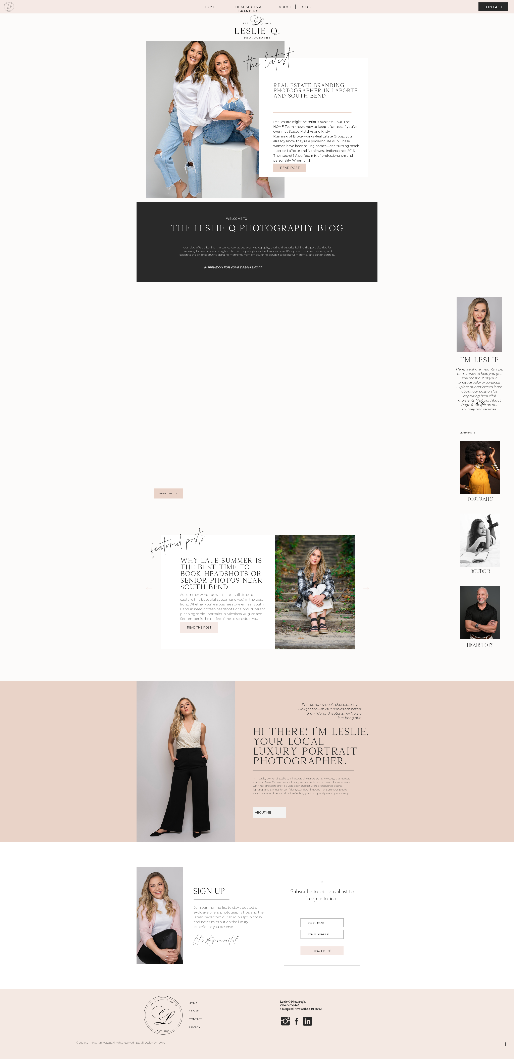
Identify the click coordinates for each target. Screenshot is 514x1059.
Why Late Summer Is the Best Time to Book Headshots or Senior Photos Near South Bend (221, 573)
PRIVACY (194, 1027)
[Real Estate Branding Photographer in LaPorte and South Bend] (215, 119)
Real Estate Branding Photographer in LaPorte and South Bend (315, 90)
